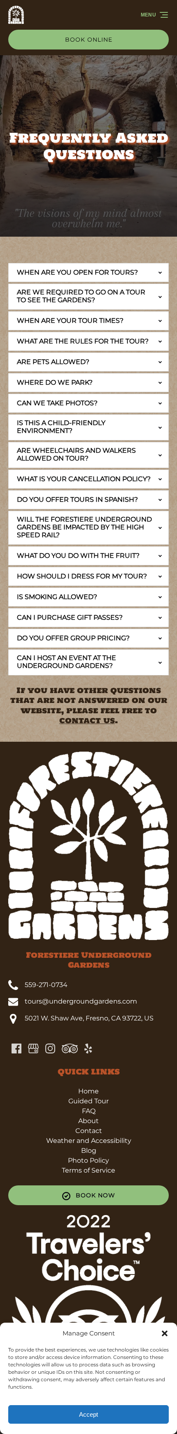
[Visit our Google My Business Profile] (33, 1048)
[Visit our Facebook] (16, 1048)
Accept (88, 1414)
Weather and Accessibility (88, 1141)
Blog (88, 1150)
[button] (165, 1333)
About (88, 1121)
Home (88, 1091)
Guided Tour (88, 1101)
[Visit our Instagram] (50, 1048)
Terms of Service (88, 1170)
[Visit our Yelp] (88, 1048)
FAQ (88, 1111)
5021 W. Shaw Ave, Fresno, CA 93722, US (89, 1018)
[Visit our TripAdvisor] (70, 1048)
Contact (88, 1131)
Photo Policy (88, 1160)
